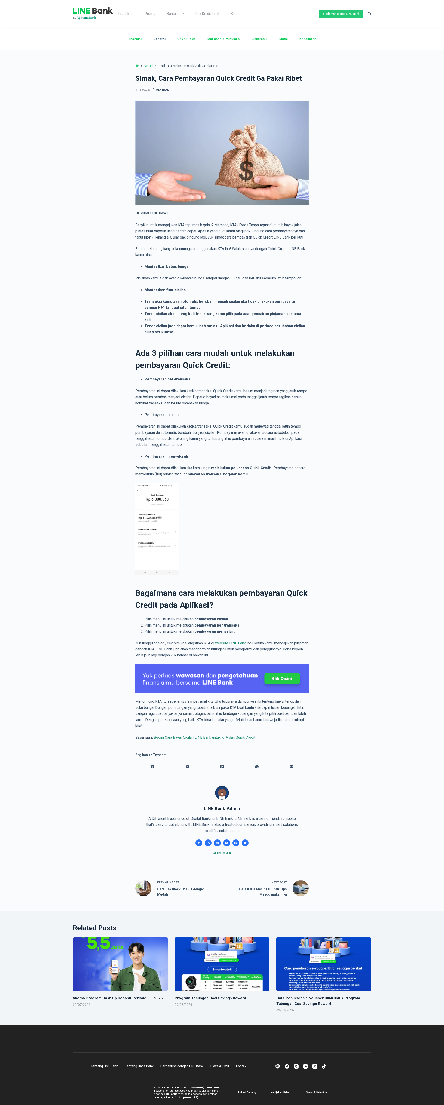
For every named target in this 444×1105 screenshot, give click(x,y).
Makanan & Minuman (223, 38)
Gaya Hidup (186, 38)
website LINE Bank (230, 643)
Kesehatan (307, 38)
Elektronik (260, 38)
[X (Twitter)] (187, 767)
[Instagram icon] (235, 842)
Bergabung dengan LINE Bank (182, 1066)
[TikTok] (324, 1066)
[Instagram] (296, 1066)
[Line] (277, 1066)
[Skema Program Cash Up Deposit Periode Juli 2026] (120, 964)
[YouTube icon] (245, 842)
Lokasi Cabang (247, 1092)
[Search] (369, 14)
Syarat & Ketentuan (317, 1092)
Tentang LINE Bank (104, 1066)
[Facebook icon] (198, 842)
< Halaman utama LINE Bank (341, 13)
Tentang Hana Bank (139, 1066)
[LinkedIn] (222, 767)
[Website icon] (217, 842)
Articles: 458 (222, 853)
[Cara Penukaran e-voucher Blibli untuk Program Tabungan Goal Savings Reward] (323, 964)
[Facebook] (152, 767)
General (160, 38)
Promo (150, 14)
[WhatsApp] (256, 767)
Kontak (241, 1066)
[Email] (291, 767)
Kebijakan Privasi (281, 1092)
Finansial (135, 38)
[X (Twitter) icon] (226, 842)
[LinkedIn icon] (208, 842)
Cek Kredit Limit (207, 14)
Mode (283, 38)
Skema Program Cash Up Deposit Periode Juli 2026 (118, 998)
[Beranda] (137, 66)
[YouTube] (305, 1066)
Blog (234, 14)
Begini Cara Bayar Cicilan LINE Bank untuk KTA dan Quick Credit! (205, 737)
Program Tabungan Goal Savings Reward (210, 998)
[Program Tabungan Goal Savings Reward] (222, 964)
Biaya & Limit (219, 1066)
